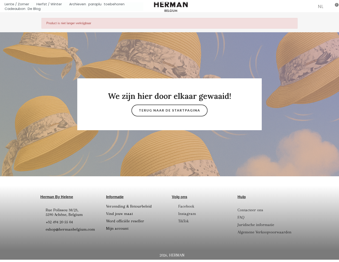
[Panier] (335, 6)
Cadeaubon (15, 8)
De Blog (34, 8)
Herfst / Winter (49, 4)
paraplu (94, 4)
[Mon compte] (309, 7)
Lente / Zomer (17, 4)
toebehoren (114, 4)
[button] (297, 6)
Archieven (77, 4)
